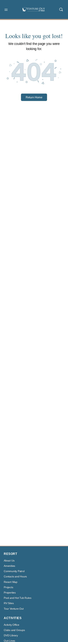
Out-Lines (9, 641)
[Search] (61, 9)
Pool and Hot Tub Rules (17, 598)
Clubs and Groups (14, 630)
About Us (9, 560)
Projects (8, 587)
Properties (10, 592)
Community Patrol (14, 571)
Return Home (34, 97)
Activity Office (11, 625)
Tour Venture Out (14, 609)
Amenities (9, 566)
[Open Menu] (6, 9)
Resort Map (10, 582)
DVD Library (11, 635)
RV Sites (9, 603)
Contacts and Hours (15, 576)
